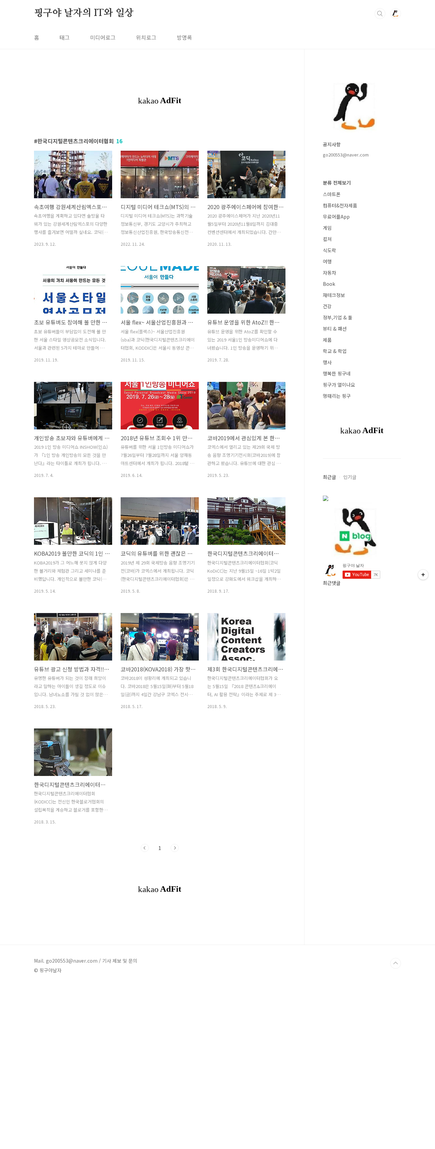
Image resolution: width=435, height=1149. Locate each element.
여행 (327, 261)
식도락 (329, 250)
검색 (380, 13)
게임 (327, 227)
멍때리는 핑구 (337, 395)
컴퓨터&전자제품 (340, 205)
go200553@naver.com (346, 154)
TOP (395, 963)
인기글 (349, 477)
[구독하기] (423, 575)
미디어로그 (103, 37)
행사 (327, 362)
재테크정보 (334, 295)
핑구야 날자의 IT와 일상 (84, 13)
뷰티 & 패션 (335, 328)
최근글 (329, 477)
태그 (64, 37)
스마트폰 (332, 194)
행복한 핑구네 (337, 373)
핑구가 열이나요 (339, 384)
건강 (327, 306)
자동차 (329, 272)
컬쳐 (327, 239)
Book (329, 283)
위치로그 (146, 37)
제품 (327, 339)
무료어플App (336, 216)
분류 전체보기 (337, 182)
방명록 (184, 37)
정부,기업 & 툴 (337, 317)
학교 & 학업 (335, 351)
